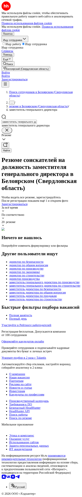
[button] (6, 72)
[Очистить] (7, 130)
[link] (8, 63)
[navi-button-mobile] (5, 84)
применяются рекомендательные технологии (33, 457)
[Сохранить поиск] (5, 145)
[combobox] (19, 122)
